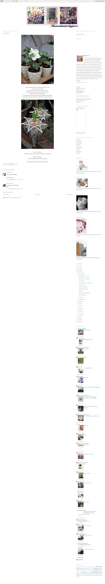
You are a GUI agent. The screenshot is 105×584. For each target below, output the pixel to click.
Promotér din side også (80, 133)
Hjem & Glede (81, 434)
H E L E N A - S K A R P (83, 443)
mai (80, 307)
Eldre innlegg (69, 194)
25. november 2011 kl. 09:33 (14, 179)
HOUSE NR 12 (81, 481)
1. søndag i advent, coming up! (85, 283)
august (80, 301)
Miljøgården (88, 573)
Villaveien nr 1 (81, 453)
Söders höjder (86, 502)
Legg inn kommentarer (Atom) (14, 197)
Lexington (78, 573)
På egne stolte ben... (87, 473)
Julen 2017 (86, 349)
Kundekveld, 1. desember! (84, 277)
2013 (79, 267)
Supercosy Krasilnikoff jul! (84, 292)
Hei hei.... (85, 435)
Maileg (83, 573)
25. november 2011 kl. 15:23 (14, 188)
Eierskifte (78, 570)
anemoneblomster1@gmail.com (83, 96)
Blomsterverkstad (82, 328)
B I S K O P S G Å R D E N (83, 347)
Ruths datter (8, 183)
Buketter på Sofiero (87, 329)
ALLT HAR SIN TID (88, 368)
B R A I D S (86, 425)
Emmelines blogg (81, 534)
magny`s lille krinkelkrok (83, 395)
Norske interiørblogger (83, 543)
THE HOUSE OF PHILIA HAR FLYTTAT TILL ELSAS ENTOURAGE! (90, 513)
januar (80, 315)
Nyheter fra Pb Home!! (83, 289)
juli (80, 303)
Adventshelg (81, 281)
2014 (79, 265)
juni (80, 305)
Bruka (90, 568)
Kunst (88, 572)
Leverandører (95, 572)
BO (78, 424)
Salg (95, 575)
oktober (81, 297)
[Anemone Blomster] (81, 131)
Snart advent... (82, 285)
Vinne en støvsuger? (87, 535)
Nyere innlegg (6, 194)
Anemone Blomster (79, 108)
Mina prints (86, 377)
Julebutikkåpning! (82, 294)
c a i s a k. (80, 367)
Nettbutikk (93, 573)
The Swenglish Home (82, 357)
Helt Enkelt (80, 376)
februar (80, 313)
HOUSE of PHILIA (82, 510)
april (80, 309)
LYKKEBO (80, 559)
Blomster (10, 164)
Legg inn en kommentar (8, 192)
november (81, 275)
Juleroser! (81, 291)
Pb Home (86, 575)
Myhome (80, 386)
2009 (79, 319)
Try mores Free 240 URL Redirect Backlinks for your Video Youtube (90, 397)
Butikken (96, 568)
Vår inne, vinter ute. (87, 525)
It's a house (80, 500)
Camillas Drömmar (82, 520)
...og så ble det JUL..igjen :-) (89, 549)
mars (80, 311)
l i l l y (85, 463)
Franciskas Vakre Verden (83, 414)
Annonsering (91, 566)
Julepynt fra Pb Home (83, 287)
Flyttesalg (89, 570)
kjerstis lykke (81, 491)
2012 (79, 269)
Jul (15, 164)
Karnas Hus (80, 557)
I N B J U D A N (87, 444)
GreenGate (95, 570)
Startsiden (38, 194)
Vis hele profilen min (81, 82)
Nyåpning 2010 (79, 575)
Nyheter (98, 573)
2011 (79, 271)
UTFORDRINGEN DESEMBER (84, 544)
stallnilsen (8, 172)
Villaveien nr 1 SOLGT (88, 454)
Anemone (87, 55)
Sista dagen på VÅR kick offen (83, 521)
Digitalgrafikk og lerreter (88, 339)
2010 (79, 317)
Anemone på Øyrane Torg (81, 566)
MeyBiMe (80, 548)
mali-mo (80, 405)
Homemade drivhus (87, 483)
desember (81, 273)
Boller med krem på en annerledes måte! (91, 416)
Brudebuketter (83, 568)
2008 (79, 321)
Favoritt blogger (84, 570)
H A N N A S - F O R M (83, 462)
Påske (91, 575)
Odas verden (80, 524)
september (81, 299)
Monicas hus (80, 472)
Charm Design (81, 338)
